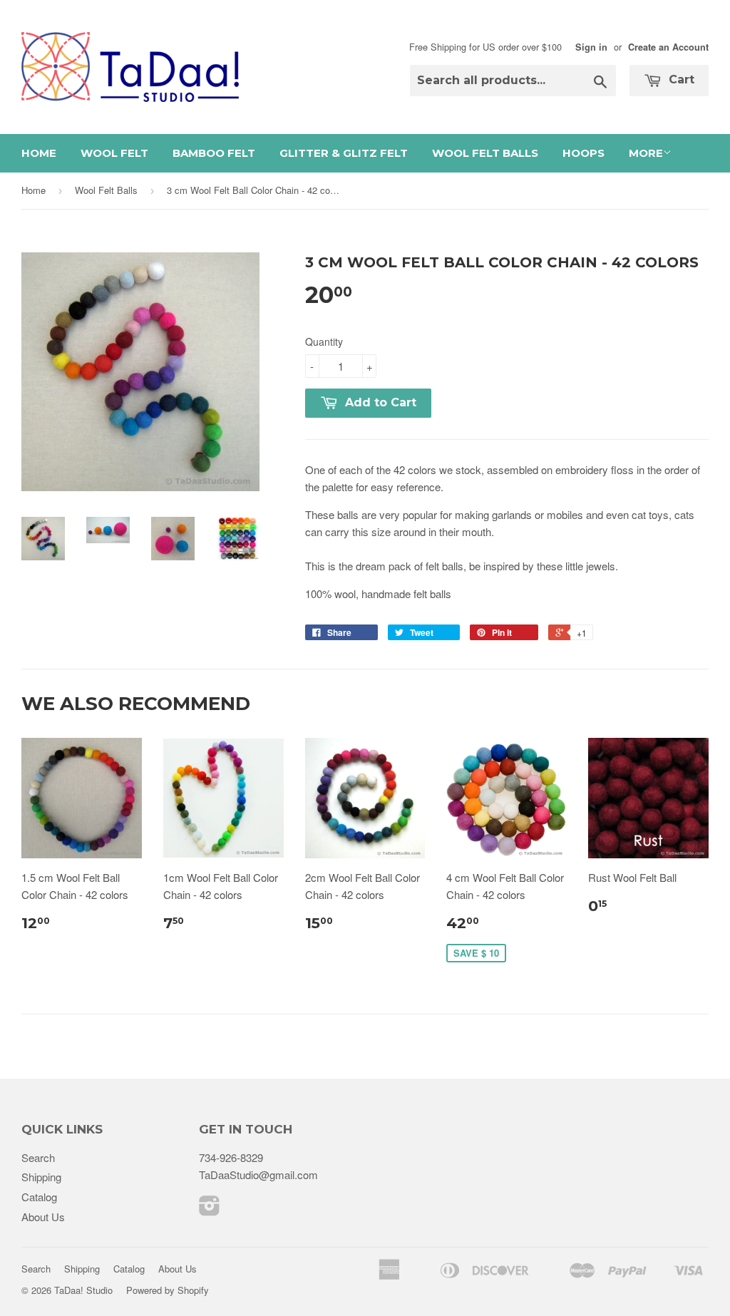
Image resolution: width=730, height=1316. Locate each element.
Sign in (591, 47)
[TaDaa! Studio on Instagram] (209, 1209)
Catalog (39, 1196)
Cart (679, 79)
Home (38, 153)
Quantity (324, 341)
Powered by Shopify (167, 1290)
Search (38, 1157)
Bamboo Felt (214, 153)
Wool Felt (114, 153)
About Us (43, 1216)
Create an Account (668, 47)
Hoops (583, 153)
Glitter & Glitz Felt (343, 153)
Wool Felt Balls (485, 153)
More (646, 153)
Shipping (41, 1176)
